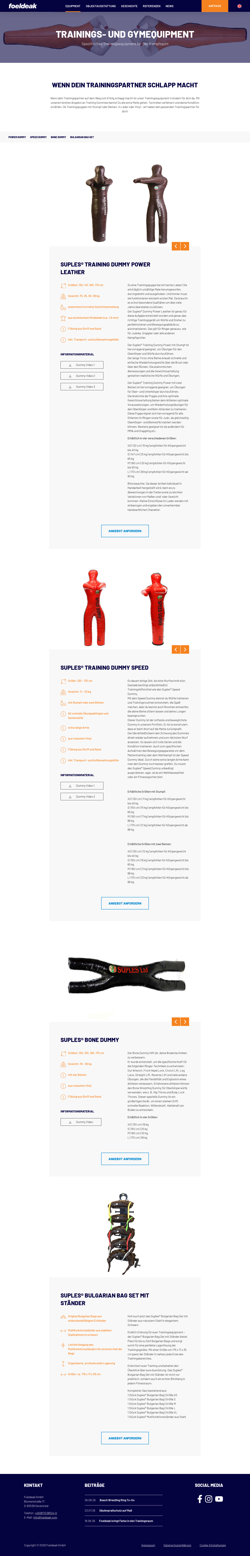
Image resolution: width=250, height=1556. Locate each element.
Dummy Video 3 (85, 386)
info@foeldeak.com (45, 1517)
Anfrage (215, 5)
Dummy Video (84, 1121)
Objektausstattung (101, 6)
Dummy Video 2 (85, 375)
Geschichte (129, 6)
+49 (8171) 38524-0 (46, 1513)
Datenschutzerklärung (177, 1545)
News (169, 6)
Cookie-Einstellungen (213, 1545)
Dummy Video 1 (85, 364)
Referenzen (151, 6)
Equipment (72, 6)
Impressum (148, 1545)
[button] (7, 1548)
